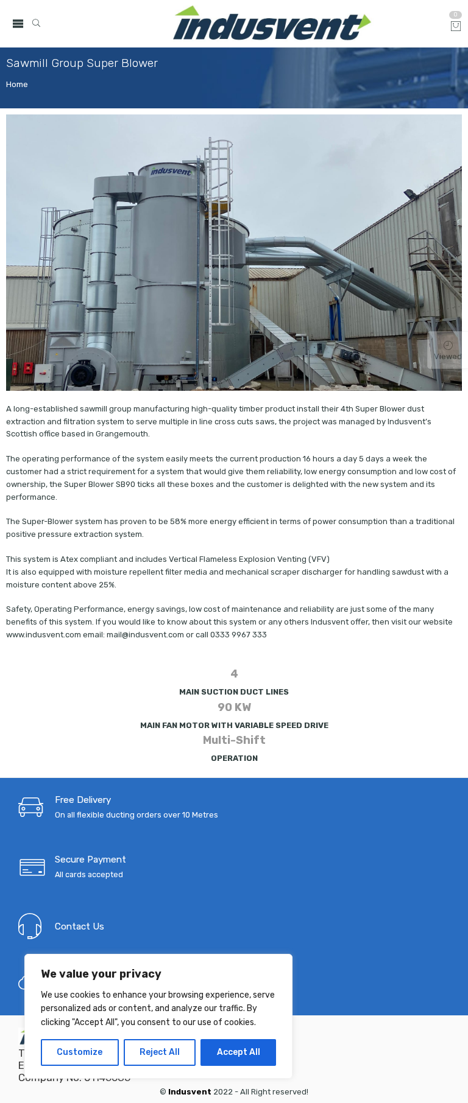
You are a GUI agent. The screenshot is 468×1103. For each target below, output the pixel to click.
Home (17, 84)
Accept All (238, 1052)
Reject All (160, 1052)
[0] (456, 27)
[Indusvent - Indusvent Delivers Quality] (272, 23)
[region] (158, 1016)
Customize (79, 1052)
